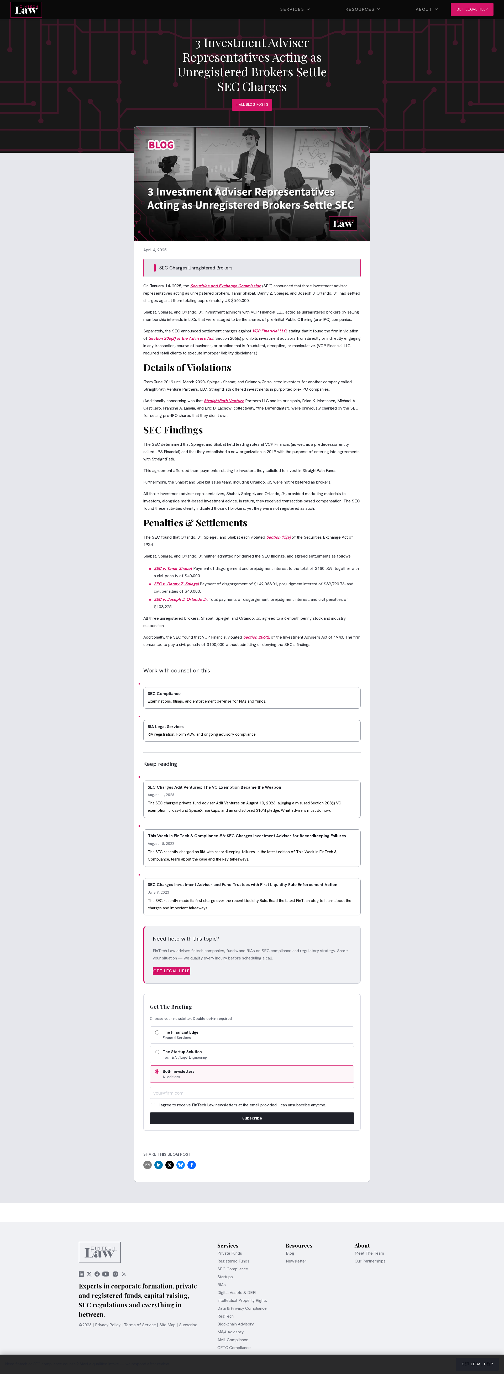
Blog (290, 1253)
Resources (360, 9)
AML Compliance (232, 1340)
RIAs (221, 1284)
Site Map (167, 1325)
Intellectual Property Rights (242, 1300)
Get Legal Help (472, 9)
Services (292, 9)
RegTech (225, 1316)
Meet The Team (369, 1253)
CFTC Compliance (234, 1347)
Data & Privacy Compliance (242, 1308)
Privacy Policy (107, 1325)
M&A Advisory (230, 1332)
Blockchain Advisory (235, 1324)
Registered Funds (233, 1261)
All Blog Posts (251, 103)
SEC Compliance (232, 1269)
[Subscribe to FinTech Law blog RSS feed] (125, 1274)
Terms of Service (140, 1325)
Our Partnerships (370, 1261)
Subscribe (252, 1118)
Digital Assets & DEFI (236, 1292)
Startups (225, 1277)
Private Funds (229, 1253)
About (424, 9)
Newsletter (296, 1261)
